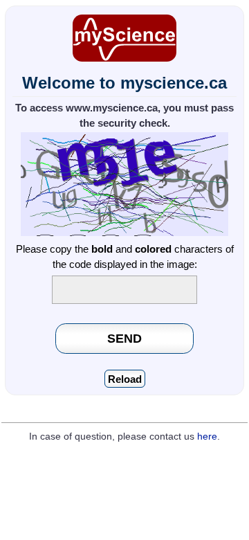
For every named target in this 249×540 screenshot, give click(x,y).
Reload (125, 379)
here (207, 436)
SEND (124, 338)
